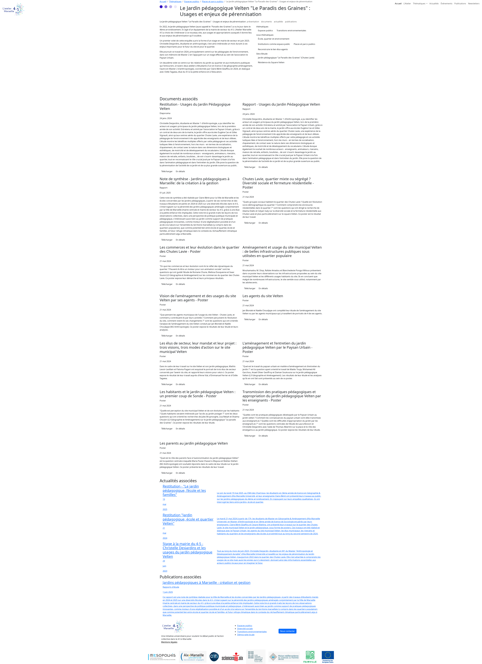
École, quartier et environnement (273, 38)
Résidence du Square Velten (271, 62)
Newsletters (473, 3)
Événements (446, 3)
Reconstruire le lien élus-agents (273, 49)
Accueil (398, 3)
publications (291, 21)
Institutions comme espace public (274, 44)
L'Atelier (407, 3)
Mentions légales (169, 642)
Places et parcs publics (304, 44)
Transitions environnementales (291, 30)
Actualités (434, 3)
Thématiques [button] (419, 3)
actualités (278, 21)
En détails (180, 171)
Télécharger (167, 171)
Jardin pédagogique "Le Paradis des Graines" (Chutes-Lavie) (286, 57)
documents (266, 21)
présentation (253, 21)
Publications (460, 3)
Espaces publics (265, 30)
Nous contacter (287, 631)
